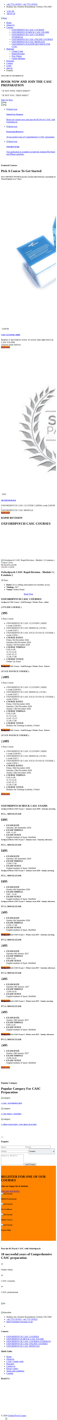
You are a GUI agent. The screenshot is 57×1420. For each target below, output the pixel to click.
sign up (9, 68)
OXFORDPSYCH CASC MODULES (28, 42)
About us (10, 1359)
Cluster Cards (17, 51)
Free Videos (17, 56)
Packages (10, 61)
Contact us (10, 1366)
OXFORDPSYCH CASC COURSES (28, 30)
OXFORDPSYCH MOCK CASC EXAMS (30, 32)
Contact (9, 63)
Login (8, 66)
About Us (10, 25)
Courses (9, 27)
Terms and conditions (15, 1371)
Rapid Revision (18, 54)
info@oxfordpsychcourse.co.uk (19, 1322)
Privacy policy (12, 1368)
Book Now (28, 594)
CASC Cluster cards (14, 1361)
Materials (10, 49)
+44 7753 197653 (13, 4)
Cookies (9, 1373)
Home (9, 23)
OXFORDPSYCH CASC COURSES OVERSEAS (28, 1341)
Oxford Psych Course (17, 1415)
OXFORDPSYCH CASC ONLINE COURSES (32, 39)
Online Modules (18, 58)
